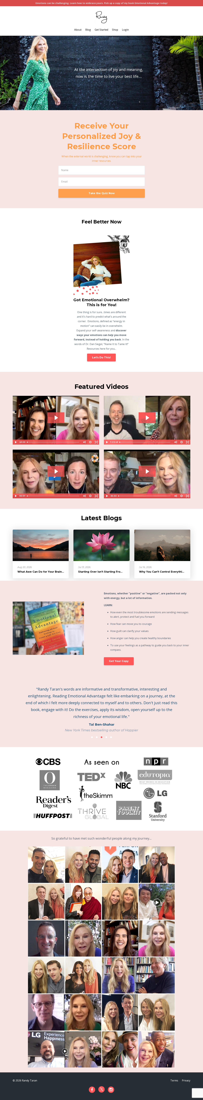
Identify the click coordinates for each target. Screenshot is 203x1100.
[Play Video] (16, 442)
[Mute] (84, 442)
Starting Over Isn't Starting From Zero (104, 571)
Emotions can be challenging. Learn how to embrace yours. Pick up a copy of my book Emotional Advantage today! (101, 3)
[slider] (53, 442)
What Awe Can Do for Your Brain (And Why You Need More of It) (61, 571)
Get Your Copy (119, 661)
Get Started (101, 29)
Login (125, 29)
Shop (115, 29)
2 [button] (97, 737)
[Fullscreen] (96, 442)
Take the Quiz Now (101, 193)
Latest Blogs (101, 518)
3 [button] (101, 737)
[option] (101, 706)
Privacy (186, 1080)
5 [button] (111, 737)
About (78, 29)
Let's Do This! (101, 357)
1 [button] (92, 737)
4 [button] (106, 737)
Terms (174, 1080)
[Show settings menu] (90, 442)
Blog (88, 29)
